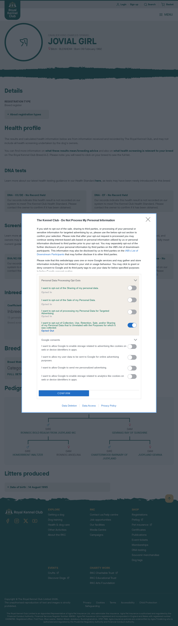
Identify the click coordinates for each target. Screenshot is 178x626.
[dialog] (89, 313)
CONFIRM (64, 393)
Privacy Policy (108, 405)
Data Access (89, 405)
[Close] (149, 220)
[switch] (132, 288)
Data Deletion (69, 405)
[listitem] (89, 280)
